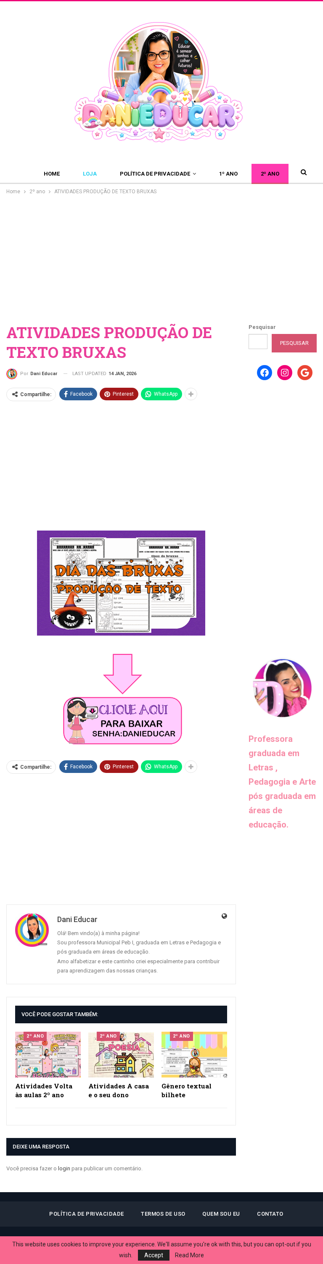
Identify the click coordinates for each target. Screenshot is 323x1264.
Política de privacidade (155, 174)
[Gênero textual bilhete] (194, 1054)
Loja (90, 174)
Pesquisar (262, 327)
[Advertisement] (161, 259)
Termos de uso (163, 1214)
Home (52, 174)
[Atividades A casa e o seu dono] (121, 1054)
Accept (153, 1255)
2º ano (270, 174)
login (64, 1168)
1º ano (228, 174)
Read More (189, 1255)
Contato (270, 1214)
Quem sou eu (221, 1214)
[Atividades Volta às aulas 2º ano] (48, 1054)
